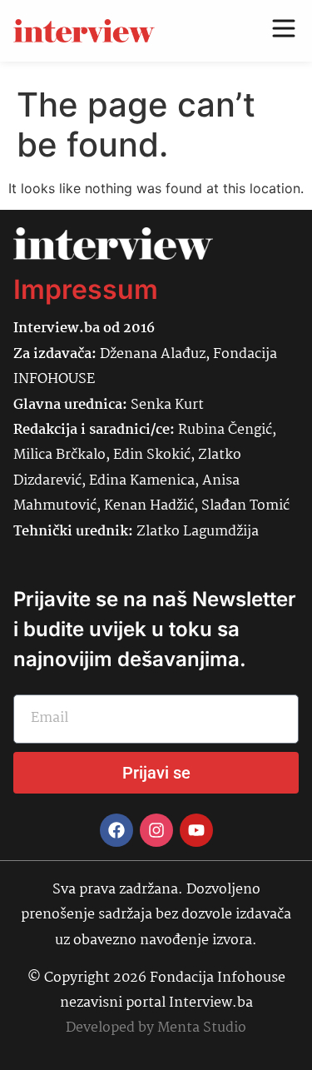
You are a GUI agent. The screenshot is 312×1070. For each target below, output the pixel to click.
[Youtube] (196, 830)
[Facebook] (116, 830)
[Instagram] (156, 830)
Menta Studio (201, 1028)
